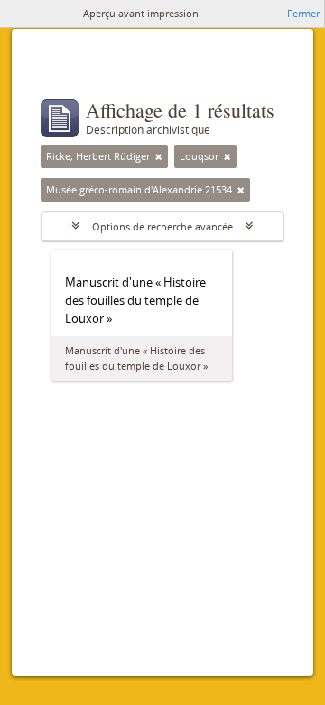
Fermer (303, 13)
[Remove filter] (158, 156)
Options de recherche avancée (162, 226)
